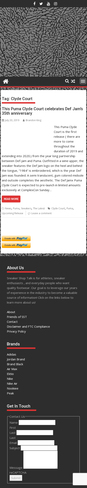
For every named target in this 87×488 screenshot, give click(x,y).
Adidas (11, 354)
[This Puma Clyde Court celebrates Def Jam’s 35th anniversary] (27, 127)
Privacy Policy (16, 331)
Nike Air (12, 383)
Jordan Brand (16, 359)
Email (14, 443)
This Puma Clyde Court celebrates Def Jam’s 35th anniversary (42, 111)
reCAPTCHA (18, 472)
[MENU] (83, 81)
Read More (11, 198)
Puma (16, 208)
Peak (10, 393)
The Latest (39, 208)
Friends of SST (17, 317)
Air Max (12, 369)
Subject (15, 448)
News (8, 208)
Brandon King (33, 120)
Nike (10, 379)
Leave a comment (41, 213)
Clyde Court (58, 208)
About (11, 312)
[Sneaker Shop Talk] (5, 81)
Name (14, 422)
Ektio (10, 374)
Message (16, 468)
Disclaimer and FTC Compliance (28, 326)
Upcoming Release (12, 213)
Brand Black (15, 364)
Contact (12, 322)
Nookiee (12, 388)
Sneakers (26, 208)
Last (13, 433)
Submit (16, 478)
